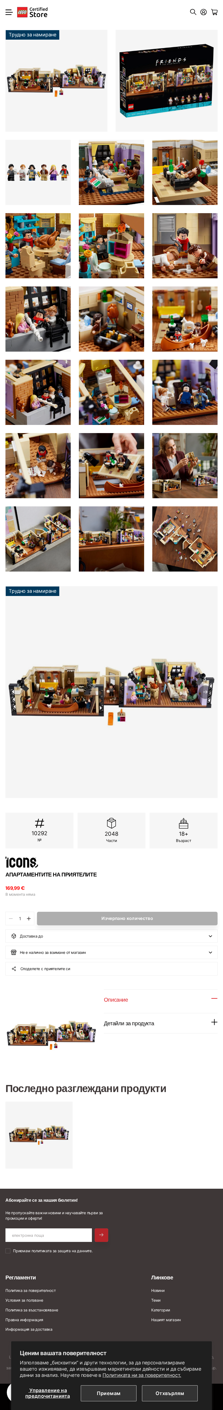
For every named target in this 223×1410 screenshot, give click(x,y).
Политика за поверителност (30, 1290)
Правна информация (24, 1319)
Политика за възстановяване (31, 1310)
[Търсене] (193, 12)
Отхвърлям (170, 1393)
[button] (205, 692)
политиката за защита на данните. (62, 1250)
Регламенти (20, 1277)
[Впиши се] (203, 12)
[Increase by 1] (28, 918)
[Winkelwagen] (214, 12)
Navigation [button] (8, 12)
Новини (158, 1290)
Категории (160, 1310)
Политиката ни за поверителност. (142, 1375)
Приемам (109, 1393)
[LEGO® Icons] (111, 862)
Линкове (162, 1277)
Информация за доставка (28, 1329)
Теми (155, 1300)
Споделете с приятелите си (45, 968)
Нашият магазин (166, 1319)
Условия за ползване (24, 1300)
